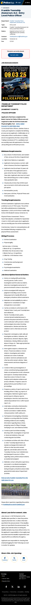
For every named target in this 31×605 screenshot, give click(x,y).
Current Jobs (14, 55)
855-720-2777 (22, 578)
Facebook (4, 560)
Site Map (27, 592)
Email (23, 560)
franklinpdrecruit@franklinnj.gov (18, 36)
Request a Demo (6, 581)
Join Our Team (5, 578)
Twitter (14, 560)
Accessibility (21, 592)
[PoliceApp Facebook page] (6, 587)
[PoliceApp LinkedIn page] (19, 587)
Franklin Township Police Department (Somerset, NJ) (17, 21)
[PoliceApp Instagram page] (25, 587)
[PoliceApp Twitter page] (12, 587)
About (3, 576)
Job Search (6, 7)
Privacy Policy (5, 592)
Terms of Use (13, 592)
